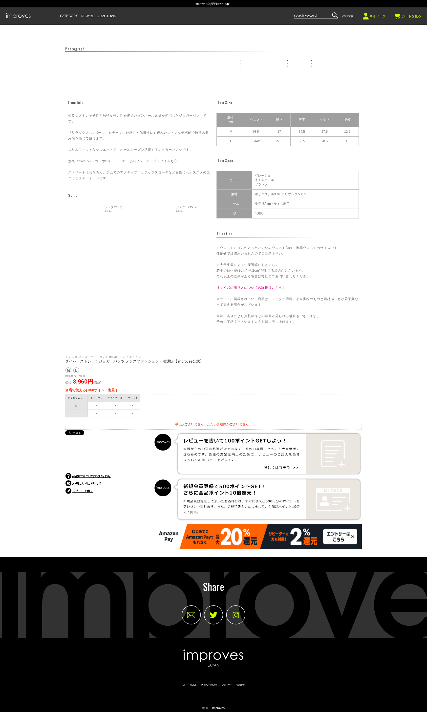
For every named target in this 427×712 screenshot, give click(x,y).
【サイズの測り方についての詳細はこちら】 (251, 287)
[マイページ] (365, 18)
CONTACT (241, 685)
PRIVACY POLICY (209, 685)
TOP (183, 685)
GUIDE (193, 685)
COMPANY (227, 685)
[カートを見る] (398, 18)
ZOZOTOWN (107, 16)
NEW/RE (87, 16)
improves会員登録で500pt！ (214, 4)
